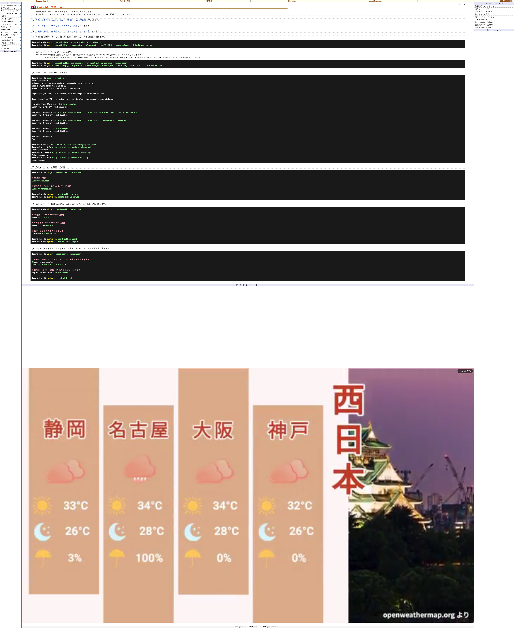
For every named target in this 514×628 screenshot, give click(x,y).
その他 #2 (5, 48)
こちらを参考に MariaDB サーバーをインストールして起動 (63, 31)
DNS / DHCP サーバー (10, 11)
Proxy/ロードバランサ (10, 35)
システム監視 (6, 37)
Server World (42, 1)
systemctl (52, 194)
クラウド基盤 (6, 19)
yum (48, 42)
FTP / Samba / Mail (9, 32)
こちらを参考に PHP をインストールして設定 (57, 26)
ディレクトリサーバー (10, 24)
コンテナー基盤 (7, 21)
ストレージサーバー (9, 13)
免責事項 (208, 1)
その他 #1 (5, 45)
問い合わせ (292, 1)
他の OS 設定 (125, 1)
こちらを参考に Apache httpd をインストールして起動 (61, 20)
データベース (6, 29)
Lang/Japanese (375, 1)
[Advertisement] (247, 328)
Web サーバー (7, 27)
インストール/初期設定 (10, 5)
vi (48, 173)
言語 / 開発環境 (7, 40)
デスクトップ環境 (8, 43)
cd (48, 144)
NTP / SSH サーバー (9, 8)
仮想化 (4, 16)
